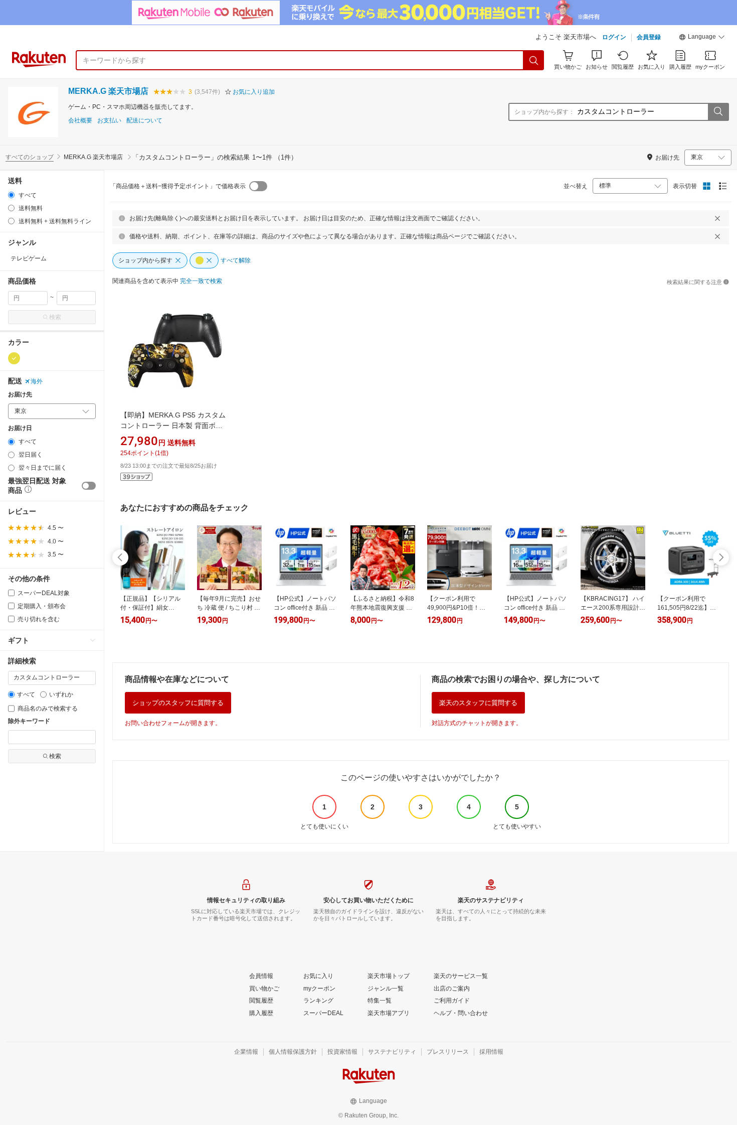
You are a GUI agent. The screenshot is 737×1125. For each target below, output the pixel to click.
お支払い (109, 120)
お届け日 (20, 428)
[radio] (11, 195)
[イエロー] (14, 358)
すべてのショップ (30, 157)
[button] (702, 38)
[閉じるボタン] (717, 218)
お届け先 (20, 394)
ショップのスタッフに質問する (178, 703)
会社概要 (80, 120)
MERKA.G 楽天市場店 (108, 91)
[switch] (89, 486)
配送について (144, 120)
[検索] (534, 60)
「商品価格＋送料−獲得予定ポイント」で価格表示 (178, 186)
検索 (55, 317)
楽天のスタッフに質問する (478, 703)
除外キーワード (29, 721)
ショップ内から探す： (544, 111)
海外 (37, 381)
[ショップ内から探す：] (718, 112)
